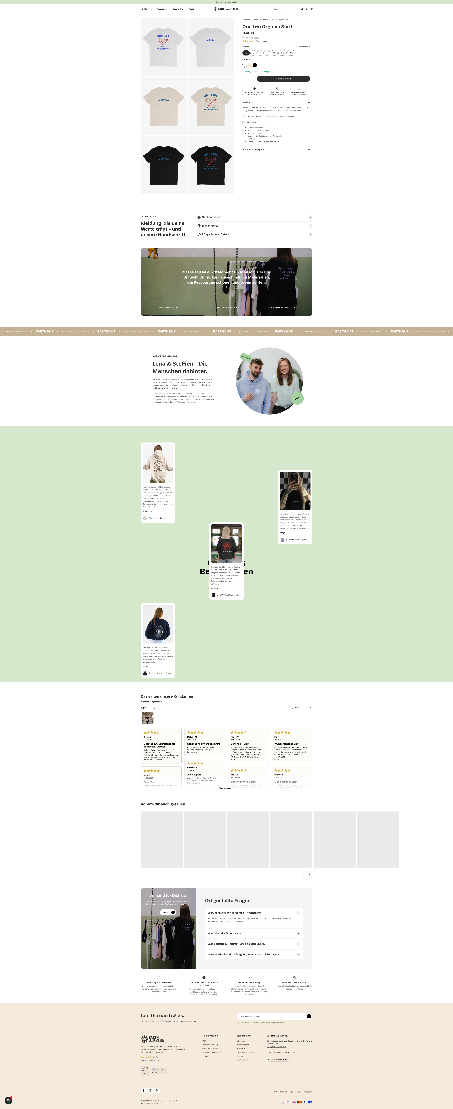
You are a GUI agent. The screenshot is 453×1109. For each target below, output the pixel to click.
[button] (248, 41)
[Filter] (290, 707)
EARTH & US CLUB (152, 1101)
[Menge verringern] (244, 79)
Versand (256, 37)
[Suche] (302, 9)
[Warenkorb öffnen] (311, 9)
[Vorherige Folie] (303, 874)
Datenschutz (295, 1092)
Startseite (246, 20)
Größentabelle (304, 47)
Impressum (307, 1092)
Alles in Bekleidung (260, 20)
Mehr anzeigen (225, 788)
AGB (275, 1092)
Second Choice (179, 9)
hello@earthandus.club (276, 1046)
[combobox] (288, 9)
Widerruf (283, 1092)
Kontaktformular (288, 1052)
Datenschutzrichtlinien (277, 1023)
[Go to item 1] (147, 718)
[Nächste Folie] (309, 874)
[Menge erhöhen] (253, 79)
